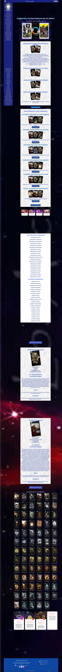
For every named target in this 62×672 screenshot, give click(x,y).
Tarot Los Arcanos (30, 1)
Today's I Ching (8, 31)
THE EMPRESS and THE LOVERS (35, 291)
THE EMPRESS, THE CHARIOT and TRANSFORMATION (35, 114)
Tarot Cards (8, 30)
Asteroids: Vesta (8, 37)
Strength (8, 81)
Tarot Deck (8, 72)
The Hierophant (54, 500)
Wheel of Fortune (8, 80)
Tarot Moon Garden (8, 70)
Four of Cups (24, 599)
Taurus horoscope (8, 91)
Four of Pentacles (39, 554)
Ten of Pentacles (39, 563)
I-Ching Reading (8, 25)
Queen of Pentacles (16, 572)
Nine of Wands (47, 581)
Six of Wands (24, 581)
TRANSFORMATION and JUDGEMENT (35, 274)
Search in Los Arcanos (43, 660)
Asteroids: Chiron (8, 36)
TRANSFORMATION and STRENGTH (35, 259)
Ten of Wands (54, 581)
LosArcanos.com (32, 670)
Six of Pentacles (54, 554)
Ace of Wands (32, 572)
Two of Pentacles (24, 554)
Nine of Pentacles (31, 563)
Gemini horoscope (8, 92)
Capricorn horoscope (8, 97)
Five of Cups (31, 599)
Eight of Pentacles (24, 563)
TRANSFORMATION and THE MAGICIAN (35, 239)
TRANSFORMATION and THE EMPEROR (35, 245)
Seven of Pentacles (16, 563)
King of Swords (54, 545)
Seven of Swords (46, 536)
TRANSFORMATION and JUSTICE (35, 253)
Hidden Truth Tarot (8, 19)
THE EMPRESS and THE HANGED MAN (35, 303)
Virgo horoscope (8, 94)
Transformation (8, 82)
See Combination (36, 127)
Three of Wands (47, 572)
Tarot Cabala (8, 21)
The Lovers (8, 77)
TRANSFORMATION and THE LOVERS (35, 249)
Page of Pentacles (46, 563)
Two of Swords (54, 527)
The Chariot (8, 78)
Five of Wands (17, 581)
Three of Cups (17, 599)
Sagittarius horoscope (8, 96)
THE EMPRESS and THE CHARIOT (35, 293)
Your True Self (8, 14)
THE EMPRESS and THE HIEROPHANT (35, 289)
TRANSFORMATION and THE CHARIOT (35, 251)
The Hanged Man (16, 518)
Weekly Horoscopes (8, 23)
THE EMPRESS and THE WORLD (35, 320)
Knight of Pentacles (54, 563)
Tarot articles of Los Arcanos (43, 661)
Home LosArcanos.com (35, 342)
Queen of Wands (31, 590)
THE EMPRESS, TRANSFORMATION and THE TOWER (35, 129)
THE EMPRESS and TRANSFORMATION (35, 305)
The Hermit (39, 509)
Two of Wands (39, 572)
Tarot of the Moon (8, 20)
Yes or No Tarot (24, 214)
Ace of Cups (47, 590)
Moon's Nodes (8, 29)
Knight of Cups (32, 608)
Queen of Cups (39, 608)
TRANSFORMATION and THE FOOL (36, 237)
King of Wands (39, 590)
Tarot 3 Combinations (8, 35)
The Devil (8, 84)
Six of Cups (39, 599)
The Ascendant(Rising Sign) (8, 27)
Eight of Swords (54, 536)
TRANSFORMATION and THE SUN (35, 272)
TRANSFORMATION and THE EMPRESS (35, 243)
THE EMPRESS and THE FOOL (35, 281)
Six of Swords (39, 536)
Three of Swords (16, 536)
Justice (8, 79)
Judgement (8, 87)
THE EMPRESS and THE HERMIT (35, 297)
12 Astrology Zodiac (8, 99)
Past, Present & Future (8, 22)
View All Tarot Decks (8, 33)
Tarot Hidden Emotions (8, 32)
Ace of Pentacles (16, 554)
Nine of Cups (54, 599)
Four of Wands (54, 572)
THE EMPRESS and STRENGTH (35, 301)
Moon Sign (8, 28)
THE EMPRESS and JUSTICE (35, 295)
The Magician (8, 74)
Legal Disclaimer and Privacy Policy (8, 104)
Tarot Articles (8, 71)
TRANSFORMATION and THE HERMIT (35, 255)
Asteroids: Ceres (8, 38)
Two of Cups (54, 590)
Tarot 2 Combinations (8, 34)
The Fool (8, 73)
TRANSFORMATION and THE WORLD (35, 276)
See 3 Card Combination (35, 205)
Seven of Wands (31, 581)
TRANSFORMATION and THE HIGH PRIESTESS (35, 241)
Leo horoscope (8, 93)
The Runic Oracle (8, 24)
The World (8, 88)
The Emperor (8, 76)
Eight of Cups (47, 599)
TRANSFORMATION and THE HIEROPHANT (35, 247)
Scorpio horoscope (8, 95)
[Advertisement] (8, 54)
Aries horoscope (8, 90)
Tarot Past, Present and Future (41, 622)
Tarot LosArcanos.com (21, 660)
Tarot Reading (8, 15)
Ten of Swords (24, 545)
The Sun (8, 87)
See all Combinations (35, 107)
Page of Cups (24, 608)
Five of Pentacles (46, 554)
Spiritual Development (8, 16)
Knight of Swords (39, 545)
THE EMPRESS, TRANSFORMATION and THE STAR (35, 174)
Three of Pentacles (31, 554)
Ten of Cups (16, 608)
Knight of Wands (24, 590)
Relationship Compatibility (8, 100)
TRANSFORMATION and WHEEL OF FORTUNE (35, 257)
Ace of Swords (47, 527)
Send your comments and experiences (8, 102)
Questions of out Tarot (8, 33)
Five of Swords (32, 536)
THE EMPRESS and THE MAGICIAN (35, 283)
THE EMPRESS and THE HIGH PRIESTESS (35, 285)
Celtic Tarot (8, 17)
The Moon (8, 86)
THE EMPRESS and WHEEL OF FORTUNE (35, 299)
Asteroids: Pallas (8, 39)
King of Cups (47, 608)
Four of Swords (24, 536)
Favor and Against (8, 20)
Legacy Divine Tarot (8, 69)
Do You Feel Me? (8, 13)
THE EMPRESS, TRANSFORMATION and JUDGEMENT (35, 160)
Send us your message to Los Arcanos (21, 665)
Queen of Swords (46, 545)
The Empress (8, 75)
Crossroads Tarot (8, 18)
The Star (8, 85)
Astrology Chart (31, 214)
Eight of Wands (39, 581)
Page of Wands (16, 590)
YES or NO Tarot (8, 12)
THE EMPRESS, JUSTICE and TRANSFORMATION (35, 145)
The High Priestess (8, 74)
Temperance (8, 83)
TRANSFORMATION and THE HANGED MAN (35, 261)
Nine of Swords (16, 545)
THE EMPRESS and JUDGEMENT (35, 318)
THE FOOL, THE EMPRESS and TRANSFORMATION (35, 188)
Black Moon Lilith (8, 28)
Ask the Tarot (8, 11)
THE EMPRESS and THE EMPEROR (35, 287)
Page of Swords (32, 545)
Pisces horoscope (8, 98)
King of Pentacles (24, 572)
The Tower (46, 518)
